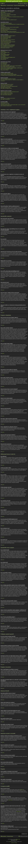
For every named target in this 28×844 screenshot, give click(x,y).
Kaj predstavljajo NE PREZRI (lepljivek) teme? (8, 57)
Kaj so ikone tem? (3, 59)
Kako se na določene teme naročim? (6, 92)
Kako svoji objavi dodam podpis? (6, 37)
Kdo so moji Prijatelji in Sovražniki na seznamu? (8, 78)
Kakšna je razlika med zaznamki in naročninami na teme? (10, 91)
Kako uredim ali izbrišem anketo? (6, 40)
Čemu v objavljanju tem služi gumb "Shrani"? (8, 45)
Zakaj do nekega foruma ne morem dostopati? (8, 41)
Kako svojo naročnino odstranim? (6, 94)
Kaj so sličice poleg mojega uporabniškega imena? (8, 29)
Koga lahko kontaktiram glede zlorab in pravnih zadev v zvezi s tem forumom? (13, 104)
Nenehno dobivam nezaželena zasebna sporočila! (8, 74)
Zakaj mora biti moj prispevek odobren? (7, 46)
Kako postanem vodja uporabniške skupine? (8, 66)
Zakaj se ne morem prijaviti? (5, 15)
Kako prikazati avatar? (4, 30)
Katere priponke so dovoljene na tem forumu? (8, 98)
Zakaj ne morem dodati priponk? (6, 42)
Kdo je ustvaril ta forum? (4, 102)
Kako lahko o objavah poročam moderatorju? (8, 44)
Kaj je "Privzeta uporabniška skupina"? (7, 68)
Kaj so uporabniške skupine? (5, 64)
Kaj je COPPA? (3, 12)
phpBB (10, 841)
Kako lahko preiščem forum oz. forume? (7, 84)
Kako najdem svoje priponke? (5, 99)
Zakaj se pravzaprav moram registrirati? (7, 11)
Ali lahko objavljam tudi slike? (5, 54)
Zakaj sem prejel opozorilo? (5, 43)
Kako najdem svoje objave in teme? (6, 88)
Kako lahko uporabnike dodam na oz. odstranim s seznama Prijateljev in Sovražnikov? (12, 80)
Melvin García (18, 839)
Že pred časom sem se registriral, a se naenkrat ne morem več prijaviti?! (12, 16)
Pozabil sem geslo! (4, 17)
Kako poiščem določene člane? (5, 87)
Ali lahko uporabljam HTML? (5, 52)
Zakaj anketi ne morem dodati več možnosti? (8, 39)
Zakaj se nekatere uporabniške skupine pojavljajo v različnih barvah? (11, 67)
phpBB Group (21, 789)
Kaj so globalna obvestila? (5, 55)
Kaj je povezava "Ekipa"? (5, 69)
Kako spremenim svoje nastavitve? (6, 23)
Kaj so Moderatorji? (4, 63)
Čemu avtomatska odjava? (5, 18)
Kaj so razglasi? (3, 56)
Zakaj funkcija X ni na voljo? (5, 103)
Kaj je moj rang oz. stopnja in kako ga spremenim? (8, 31)
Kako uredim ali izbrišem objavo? (6, 36)
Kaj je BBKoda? (3, 51)
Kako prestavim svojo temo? (5, 47)
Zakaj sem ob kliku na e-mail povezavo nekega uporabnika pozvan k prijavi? (13, 32)
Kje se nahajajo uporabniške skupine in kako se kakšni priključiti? (11, 65)
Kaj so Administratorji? (4, 62)
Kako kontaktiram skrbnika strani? (6, 105)
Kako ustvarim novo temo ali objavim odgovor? (8, 35)
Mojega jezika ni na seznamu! (5, 28)
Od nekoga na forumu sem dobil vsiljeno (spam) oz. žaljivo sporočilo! (11, 75)
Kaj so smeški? (3, 53)
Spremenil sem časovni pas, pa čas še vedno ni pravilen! (10, 27)
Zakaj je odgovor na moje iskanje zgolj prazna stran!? (9, 86)
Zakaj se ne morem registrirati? (5, 13)
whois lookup (18, 811)
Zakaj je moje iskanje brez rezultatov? (7, 85)
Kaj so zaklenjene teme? (4, 58)
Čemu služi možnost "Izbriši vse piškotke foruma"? (9, 19)
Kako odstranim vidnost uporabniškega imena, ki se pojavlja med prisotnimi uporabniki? (12, 25)
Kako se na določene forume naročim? (7, 93)
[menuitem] (3, 3)
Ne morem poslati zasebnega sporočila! (7, 73)
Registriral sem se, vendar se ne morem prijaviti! (8, 14)
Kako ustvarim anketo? (4, 38)
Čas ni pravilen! (3, 26)
